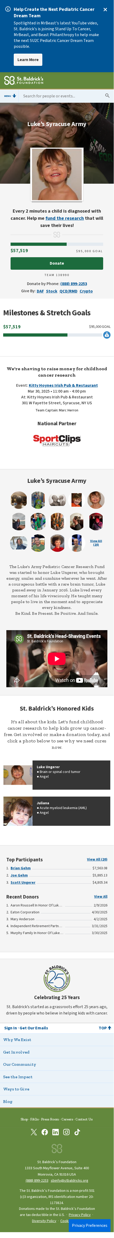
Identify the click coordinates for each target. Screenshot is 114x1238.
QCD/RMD (68, 291)
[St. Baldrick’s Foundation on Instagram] (66, 1133)
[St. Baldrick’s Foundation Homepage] (23, 81)
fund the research (64, 218)
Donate (57, 263)
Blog (7, 1101)
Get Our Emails (34, 1028)
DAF (40, 291)
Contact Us (84, 1119)
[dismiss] (105, 9)
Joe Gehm (19, 875)
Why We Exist (17, 1039)
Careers (67, 1119)
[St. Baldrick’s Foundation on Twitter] (34, 1133)
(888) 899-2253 (73, 284)
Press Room (50, 1119)
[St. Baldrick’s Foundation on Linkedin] (55, 1133)
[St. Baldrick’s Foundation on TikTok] (77, 1133)
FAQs (34, 1119)
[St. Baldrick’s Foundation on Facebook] (45, 1133)
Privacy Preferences (89, 1225)
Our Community (19, 1064)
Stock (51, 291)
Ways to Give (16, 1088)
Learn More (28, 60)
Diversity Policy (44, 1221)
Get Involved (16, 1052)
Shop (24, 1119)
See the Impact (18, 1076)
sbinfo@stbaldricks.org (69, 1180)
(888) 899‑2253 (37, 1180)
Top (103, 1028)
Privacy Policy (80, 1215)
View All (100, 896)
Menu (7, 96)
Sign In (10, 1028)
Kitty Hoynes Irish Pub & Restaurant (63, 385)
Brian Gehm (21, 868)
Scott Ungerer (23, 882)
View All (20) (97, 859)
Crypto (86, 291)
